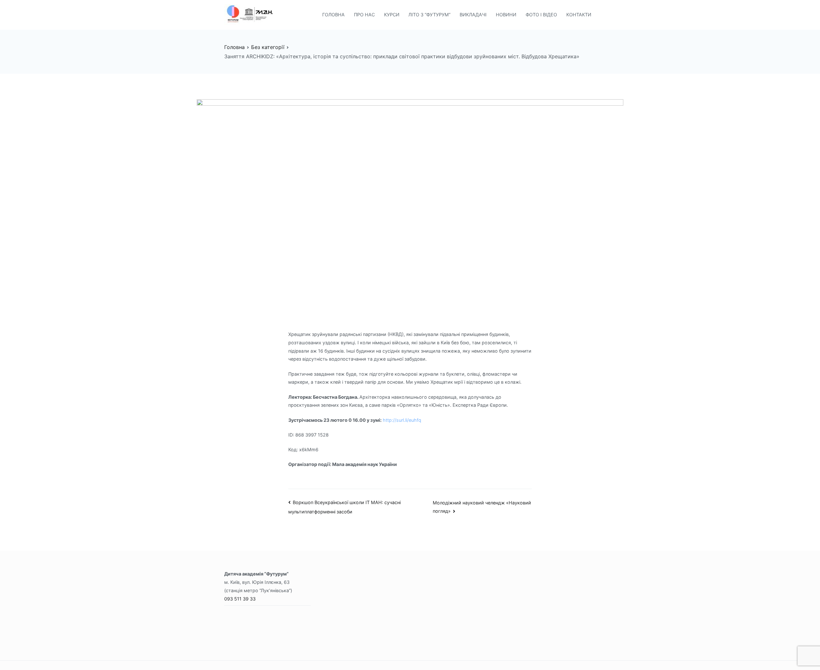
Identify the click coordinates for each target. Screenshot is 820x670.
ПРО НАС (364, 14)
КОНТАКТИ (578, 14)
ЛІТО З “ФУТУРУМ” (429, 14)
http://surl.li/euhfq (402, 420)
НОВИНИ (506, 14)
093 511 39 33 (240, 598)
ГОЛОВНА (333, 14)
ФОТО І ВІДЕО (541, 14)
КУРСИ (391, 14)
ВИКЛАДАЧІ (473, 14)
